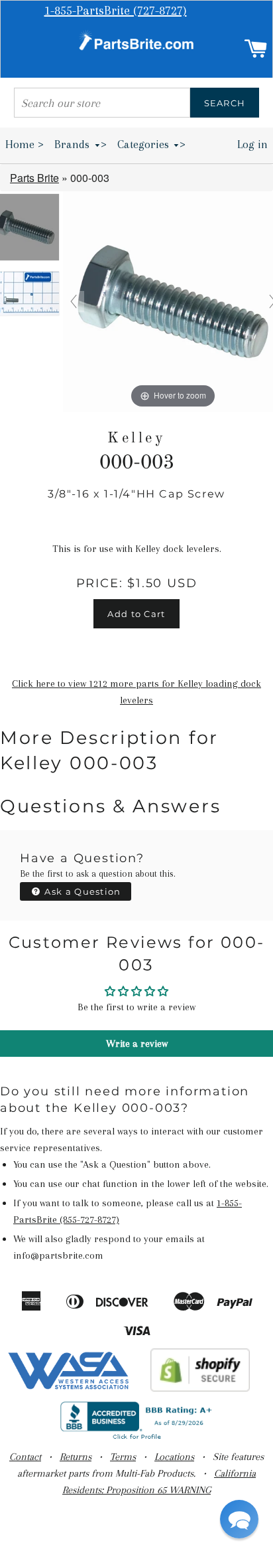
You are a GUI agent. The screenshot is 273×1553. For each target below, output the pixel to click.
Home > (24, 144)
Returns (75, 1457)
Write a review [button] (137, 1044)
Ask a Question (81, 891)
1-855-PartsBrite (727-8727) (115, 10)
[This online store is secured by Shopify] (200, 1388)
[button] (239, 1519)
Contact (25, 1457)
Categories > (151, 144)
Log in (252, 144)
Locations (174, 1457)
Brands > (80, 144)
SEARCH (225, 103)
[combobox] (102, 103)
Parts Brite (34, 177)
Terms (123, 1457)
